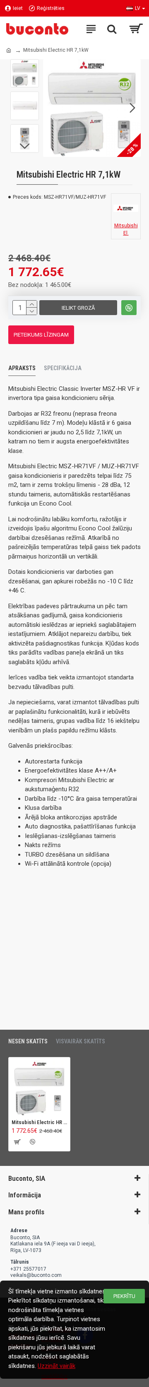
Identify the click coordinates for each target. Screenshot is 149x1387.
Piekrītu (124, 1296)
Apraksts (22, 368)
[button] (51, 108)
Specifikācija (63, 368)
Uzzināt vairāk (56, 1366)
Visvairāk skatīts (80, 1041)
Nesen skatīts (28, 1041)
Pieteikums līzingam (41, 335)
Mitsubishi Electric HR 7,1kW (39, 1122)
